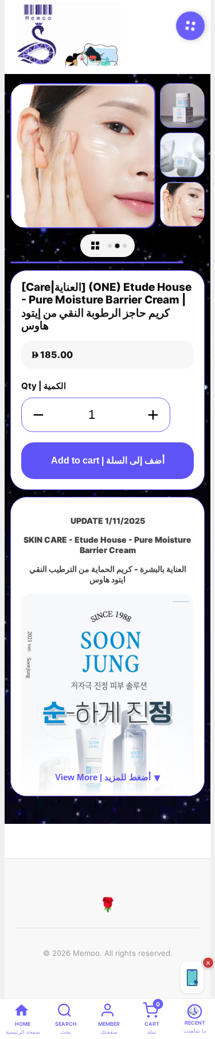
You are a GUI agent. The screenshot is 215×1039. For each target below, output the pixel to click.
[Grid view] (95, 245)
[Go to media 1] (110, 246)
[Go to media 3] (125, 246)
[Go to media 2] (117, 245)
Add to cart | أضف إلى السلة (108, 460)
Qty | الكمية (43, 385)
